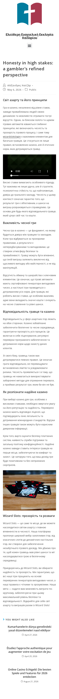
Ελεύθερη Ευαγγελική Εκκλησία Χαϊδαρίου (29, 36)
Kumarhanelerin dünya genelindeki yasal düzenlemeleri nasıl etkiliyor (29, 628)
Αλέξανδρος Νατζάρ (19, 85)
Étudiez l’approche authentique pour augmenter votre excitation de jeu (29, 650)
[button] (29, 45)
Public (33, 89)
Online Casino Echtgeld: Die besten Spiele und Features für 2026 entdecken (29, 673)
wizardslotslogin (12, 136)
